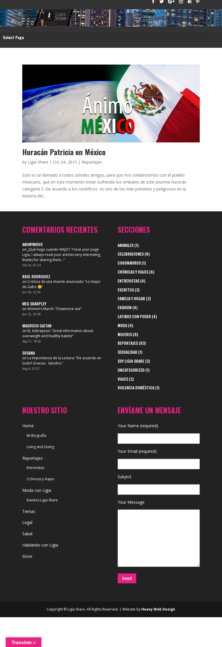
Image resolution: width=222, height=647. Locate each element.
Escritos (126, 290)
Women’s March (40, 308)
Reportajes (92, 162)
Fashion (125, 307)
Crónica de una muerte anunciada (55, 281)
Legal (27, 522)
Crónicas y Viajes (133, 272)
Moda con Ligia (36, 490)
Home (28, 425)
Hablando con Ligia (40, 545)
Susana (28, 353)
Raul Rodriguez (36, 276)
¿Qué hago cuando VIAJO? (48, 249)
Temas (28, 511)
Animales (126, 245)
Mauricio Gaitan (36, 325)
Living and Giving (40, 446)
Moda (122, 325)
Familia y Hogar (131, 298)
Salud (27, 533)
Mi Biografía (36, 435)
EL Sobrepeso (38, 330)
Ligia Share (38, 162)
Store (27, 556)
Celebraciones (131, 254)
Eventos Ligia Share (42, 500)
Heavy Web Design (158, 609)
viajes (123, 379)
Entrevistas (128, 281)
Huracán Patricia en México (64, 151)
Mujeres (125, 334)
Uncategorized (131, 370)
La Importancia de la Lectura (50, 357)
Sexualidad (127, 352)
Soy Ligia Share (131, 361)
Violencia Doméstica (136, 387)
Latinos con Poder (134, 316)
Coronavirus (129, 263)
